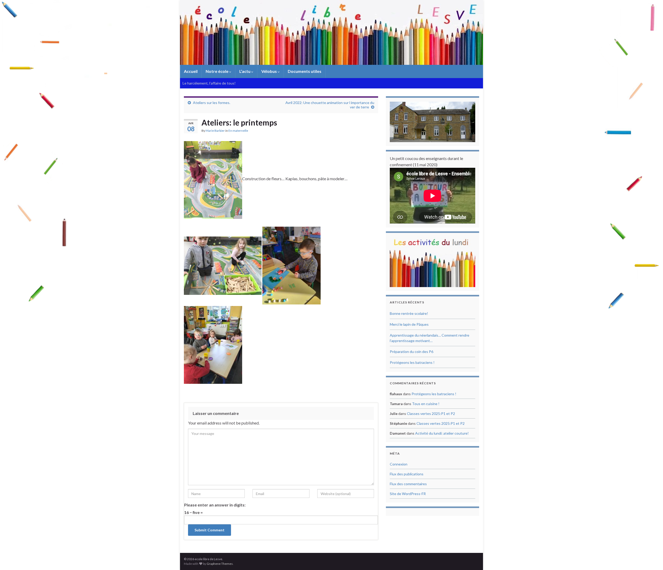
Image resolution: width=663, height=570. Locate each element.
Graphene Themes (220, 564)
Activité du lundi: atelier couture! (442, 433)
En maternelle (238, 131)
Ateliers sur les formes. (211, 102)
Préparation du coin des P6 (411, 351)
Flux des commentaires (408, 484)
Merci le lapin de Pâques (409, 324)
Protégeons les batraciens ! (412, 362)
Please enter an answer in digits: (215, 504)
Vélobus (269, 71)
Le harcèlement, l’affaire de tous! (209, 83)
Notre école (217, 71)
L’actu (245, 71)
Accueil (191, 71)
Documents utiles (304, 71)
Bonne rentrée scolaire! (409, 313)
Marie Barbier (215, 131)
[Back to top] (651, 558)
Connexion (398, 464)
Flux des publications (406, 474)
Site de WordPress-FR (408, 493)
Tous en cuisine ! (425, 403)
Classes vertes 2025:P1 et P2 (431, 413)
